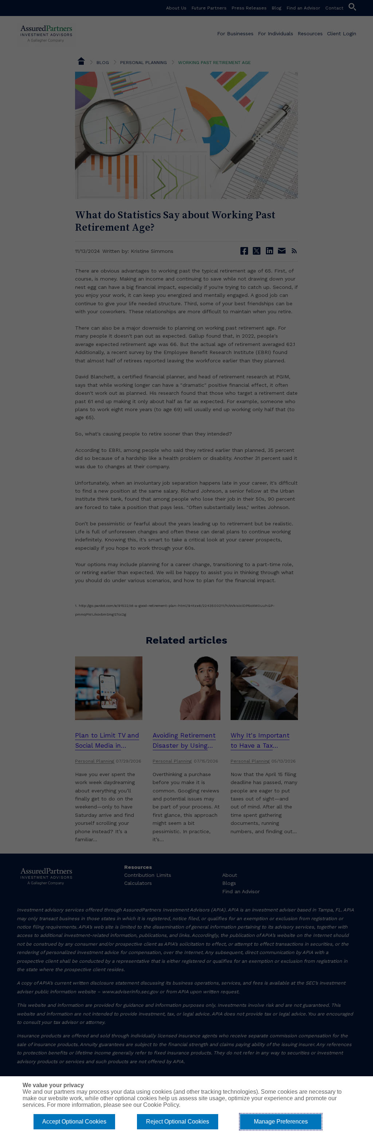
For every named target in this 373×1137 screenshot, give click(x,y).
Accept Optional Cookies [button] (74, 1121)
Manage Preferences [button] (281, 1121)
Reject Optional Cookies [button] (177, 1121)
